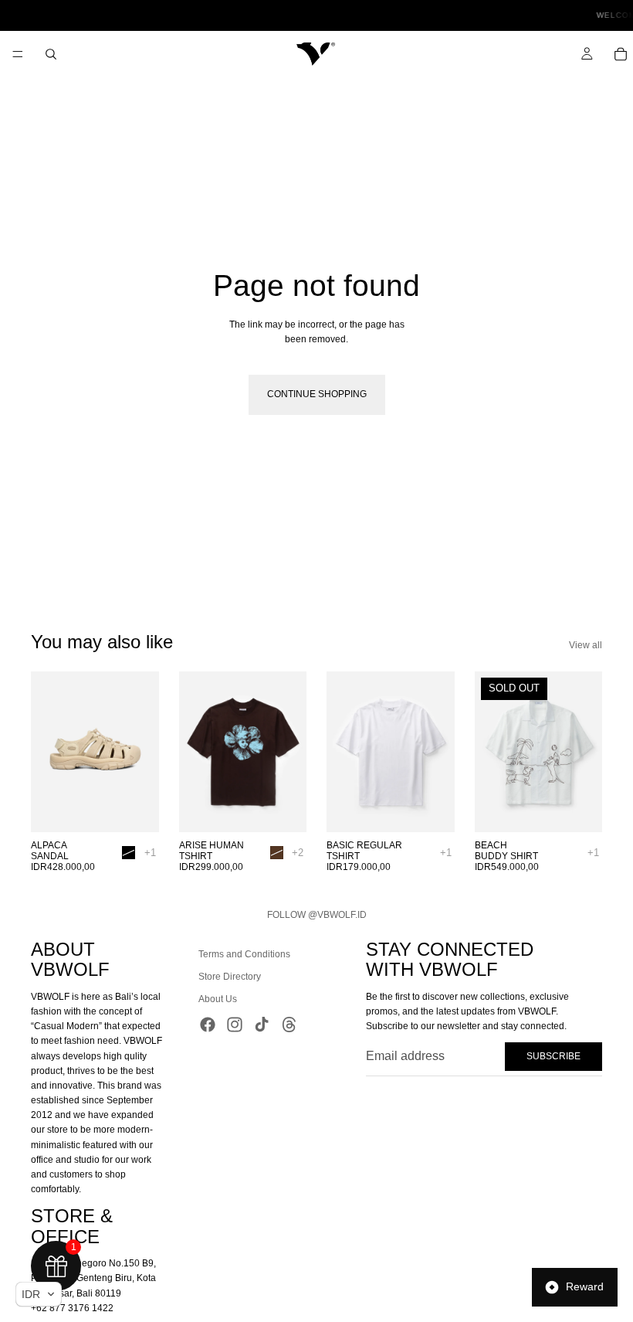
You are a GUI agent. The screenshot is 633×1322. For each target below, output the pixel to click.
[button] (38, 1294)
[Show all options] (150, 853)
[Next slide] (142, 752)
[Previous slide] (48, 752)
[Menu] (18, 54)
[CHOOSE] (135, 808)
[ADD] (431, 808)
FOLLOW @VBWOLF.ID (317, 914)
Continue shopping (317, 394)
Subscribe (553, 1055)
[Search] (51, 54)
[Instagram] (234, 1023)
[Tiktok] (261, 1023)
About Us (217, 999)
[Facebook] (207, 1023)
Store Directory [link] (229, 976)
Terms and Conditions (244, 954)
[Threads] (289, 1023)
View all (585, 645)
